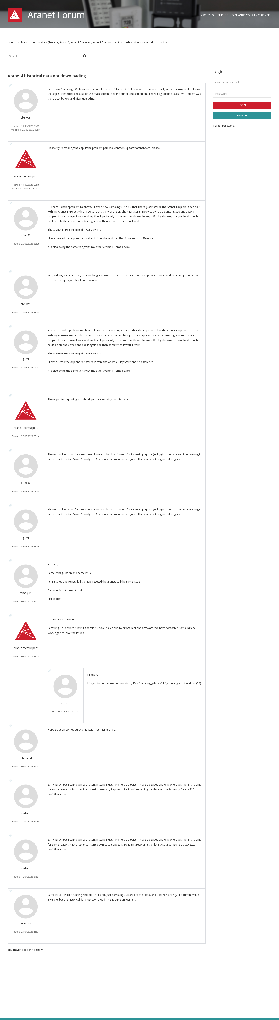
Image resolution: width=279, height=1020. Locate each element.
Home (11, 42)
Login (242, 105)
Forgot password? (224, 125)
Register (242, 115)
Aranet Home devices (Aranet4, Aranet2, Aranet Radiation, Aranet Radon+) (67, 42)
